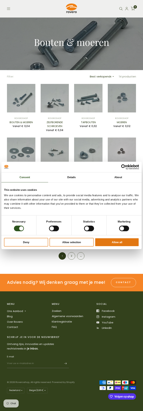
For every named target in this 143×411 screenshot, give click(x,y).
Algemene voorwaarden (67, 316)
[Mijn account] (127, 8)
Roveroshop (21, 118)
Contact (12, 327)
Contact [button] (123, 282)
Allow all (117, 242)
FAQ (54, 327)
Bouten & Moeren (21, 122)
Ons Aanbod (15, 311)
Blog (10, 316)
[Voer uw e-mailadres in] (65, 363)
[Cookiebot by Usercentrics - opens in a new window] (123, 167)
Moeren (122, 122)
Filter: (10, 76)
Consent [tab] (25, 177)
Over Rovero (15, 322)
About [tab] (118, 177)
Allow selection (71, 242)
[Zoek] (121, 8)
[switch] (54, 228)
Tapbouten (88, 122)
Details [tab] (71, 177)
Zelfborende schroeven (55, 124)
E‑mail (10, 356)
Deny (26, 242)
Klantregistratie (62, 321)
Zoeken (56, 311)
